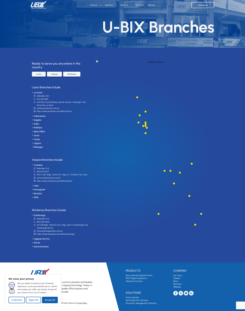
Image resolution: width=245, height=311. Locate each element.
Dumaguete (39, 189)
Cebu (36, 185)
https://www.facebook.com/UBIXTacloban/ (54, 181)
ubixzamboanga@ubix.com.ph (50, 231)
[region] (33, 290)
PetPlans (38, 127)
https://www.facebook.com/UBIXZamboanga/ (56, 234)
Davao (37, 242)
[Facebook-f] (175, 293)
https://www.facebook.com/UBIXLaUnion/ (54, 111)
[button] (60, 92)
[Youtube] (186, 293)
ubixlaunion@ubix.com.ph (48, 108)
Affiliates (151, 5)
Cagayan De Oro (42, 238)
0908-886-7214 (43, 219)
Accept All (50, 300)
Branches (140, 5)
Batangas (38, 147)
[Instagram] (181, 293)
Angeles (37, 120)
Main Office (39, 131)
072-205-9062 (42, 99)
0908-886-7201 (43, 96)
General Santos (41, 246)
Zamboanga (39, 215)
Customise (16, 300)
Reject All (33, 300)
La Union (38, 92)
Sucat (36, 135)
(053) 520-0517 (43, 171)
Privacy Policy (82, 303)
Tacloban (38, 165)
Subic (36, 123)
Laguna (37, 143)
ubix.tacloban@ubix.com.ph (49, 178)
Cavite (37, 139)
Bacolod (38, 193)
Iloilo (36, 197)
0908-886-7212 (43, 168)
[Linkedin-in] (191, 293)
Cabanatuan (40, 116)
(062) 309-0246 (43, 222)
